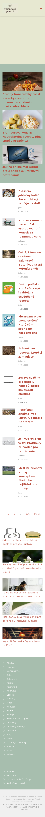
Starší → (38, 514)
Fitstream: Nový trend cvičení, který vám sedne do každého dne (30, 324)
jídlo (20, 208)
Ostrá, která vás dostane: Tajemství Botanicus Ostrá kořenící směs (30, 260)
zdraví (20, 337)
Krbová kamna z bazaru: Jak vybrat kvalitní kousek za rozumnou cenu (30, 228)
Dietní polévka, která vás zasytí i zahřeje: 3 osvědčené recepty (29, 292)
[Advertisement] (22, 40)
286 (28, 514)
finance (21, 493)
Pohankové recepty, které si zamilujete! (30, 352)
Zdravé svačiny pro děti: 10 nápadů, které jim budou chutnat (29, 386)
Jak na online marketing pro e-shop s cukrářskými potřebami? (20, 171)
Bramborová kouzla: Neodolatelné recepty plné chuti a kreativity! (22, 136)
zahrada (21, 241)
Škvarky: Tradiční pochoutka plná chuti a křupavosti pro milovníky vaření (22, 568)
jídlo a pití (22, 273)
